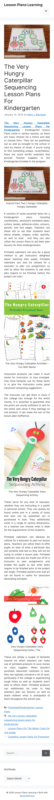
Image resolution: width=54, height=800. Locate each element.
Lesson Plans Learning (23, 5)
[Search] (46, 753)
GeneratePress (27, 795)
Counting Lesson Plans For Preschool (28, 736)
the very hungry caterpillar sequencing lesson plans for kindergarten (20, 720)
